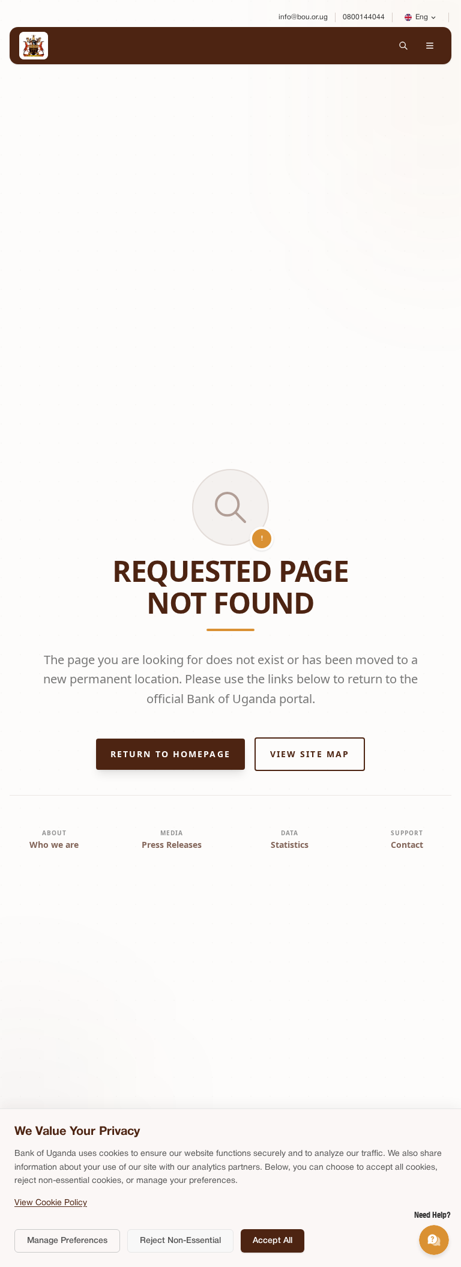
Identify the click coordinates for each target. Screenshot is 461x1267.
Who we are (54, 844)
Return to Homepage (170, 754)
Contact (407, 844)
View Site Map (309, 754)
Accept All (272, 1241)
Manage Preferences (67, 1241)
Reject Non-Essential (180, 1241)
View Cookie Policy (50, 1203)
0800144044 (364, 17)
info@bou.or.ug (303, 17)
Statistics (290, 844)
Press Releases (172, 844)
